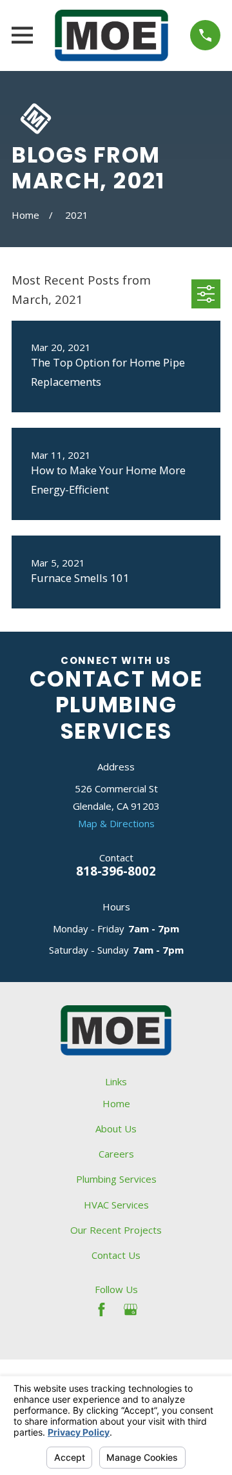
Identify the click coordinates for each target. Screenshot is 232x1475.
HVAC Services (116, 1204)
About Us (116, 1128)
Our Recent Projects (116, 1229)
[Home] (111, 35)
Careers (116, 1153)
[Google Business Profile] (130, 1309)
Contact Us (116, 1255)
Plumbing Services (116, 1178)
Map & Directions (116, 823)
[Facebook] (101, 1309)
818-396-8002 (116, 871)
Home (116, 1103)
